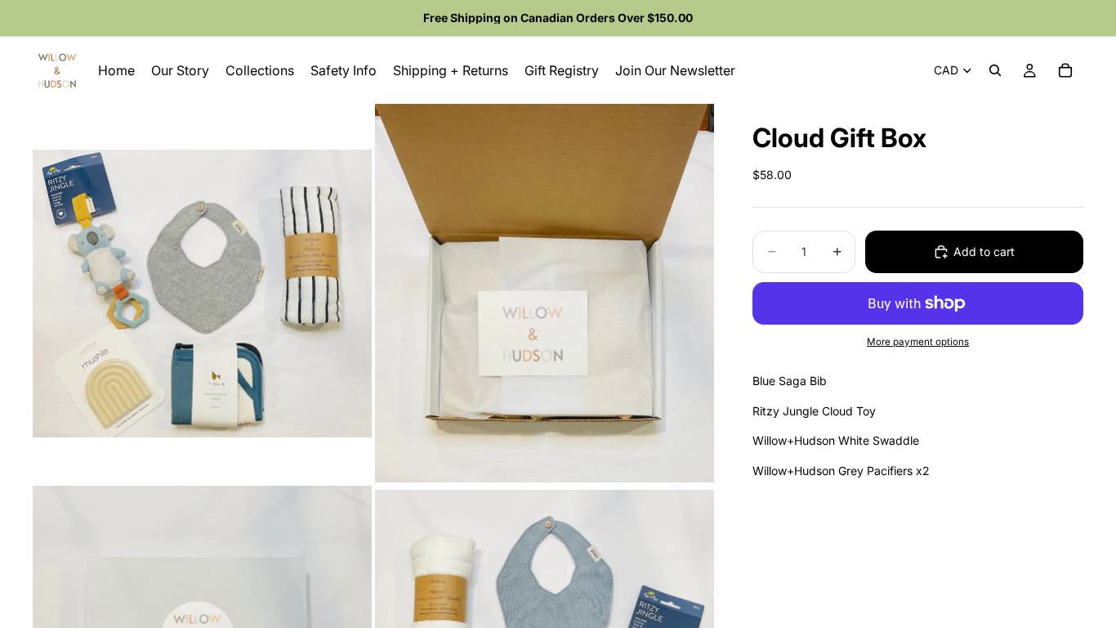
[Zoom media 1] (202, 293)
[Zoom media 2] (544, 293)
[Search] (995, 70)
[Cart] (1065, 70)
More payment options (918, 342)
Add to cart (984, 251)
